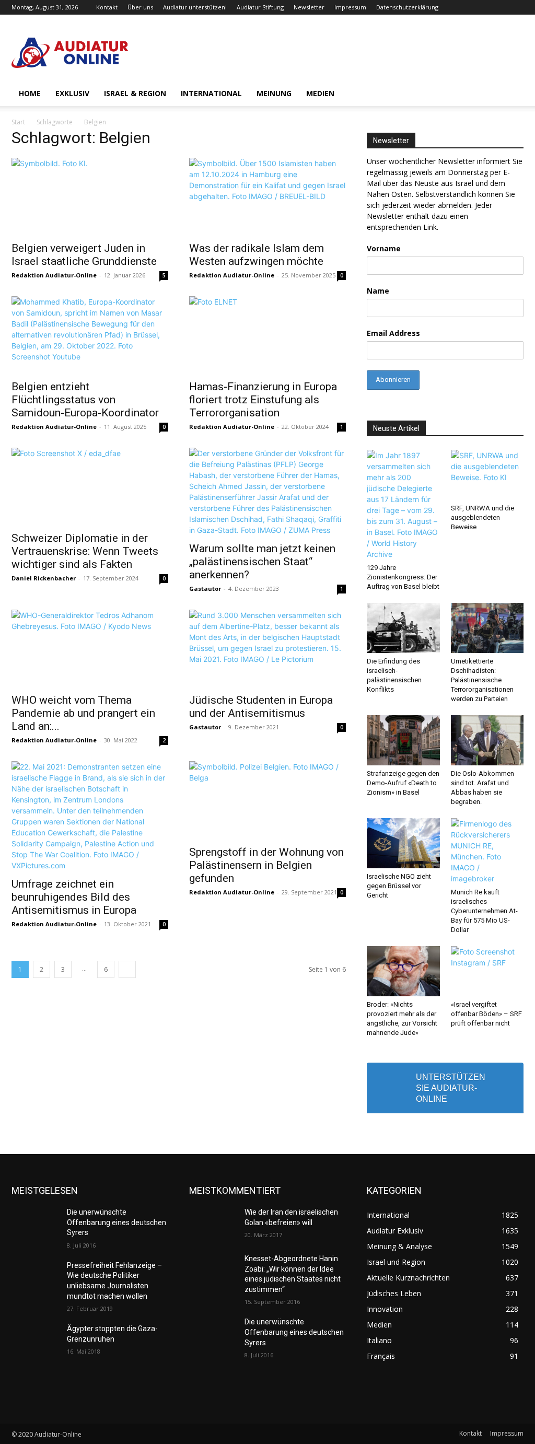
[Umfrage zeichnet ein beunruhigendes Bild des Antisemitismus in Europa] (89, 816)
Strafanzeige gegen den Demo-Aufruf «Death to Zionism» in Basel (403, 783)
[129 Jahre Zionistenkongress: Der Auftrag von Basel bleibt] (403, 505)
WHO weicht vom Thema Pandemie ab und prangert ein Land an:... (83, 713)
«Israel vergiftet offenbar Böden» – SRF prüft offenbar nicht (486, 1013)
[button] (511, 94)
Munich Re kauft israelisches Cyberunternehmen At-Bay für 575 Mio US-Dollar (484, 911)
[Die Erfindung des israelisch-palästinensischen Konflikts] (403, 628)
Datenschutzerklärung (407, 7)
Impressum (350, 7)
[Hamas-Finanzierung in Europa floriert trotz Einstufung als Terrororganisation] (267, 335)
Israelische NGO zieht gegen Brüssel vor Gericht (399, 885)
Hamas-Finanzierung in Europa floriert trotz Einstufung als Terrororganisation (263, 399)
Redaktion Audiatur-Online (54, 275)
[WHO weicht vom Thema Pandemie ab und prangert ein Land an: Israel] (89, 648)
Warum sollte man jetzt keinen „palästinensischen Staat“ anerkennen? (262, 561)
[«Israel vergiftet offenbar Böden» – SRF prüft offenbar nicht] (487, 971)
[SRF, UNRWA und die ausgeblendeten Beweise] (487, 475)
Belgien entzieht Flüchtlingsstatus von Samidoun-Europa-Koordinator (85, 399)
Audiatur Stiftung (260, 7)
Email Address (393, 333)
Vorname (384, 248)
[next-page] (127, 969)
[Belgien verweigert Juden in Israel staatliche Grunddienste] (89, 196)
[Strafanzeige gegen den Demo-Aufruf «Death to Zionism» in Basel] (403, 740)
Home (30, 93)
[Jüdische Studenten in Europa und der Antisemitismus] (267, 648)
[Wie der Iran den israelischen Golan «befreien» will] (212, 1223)
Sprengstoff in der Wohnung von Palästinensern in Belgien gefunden (266, 865)
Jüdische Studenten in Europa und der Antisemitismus (261, 706)
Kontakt (107, 7)
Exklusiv (72, 93)
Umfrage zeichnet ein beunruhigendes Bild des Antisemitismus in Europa (73, 897)
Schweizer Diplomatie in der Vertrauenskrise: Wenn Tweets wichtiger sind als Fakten (84, 551)
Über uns (140, 7)
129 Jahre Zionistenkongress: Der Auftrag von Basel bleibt (403, 577)
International (211, 93)
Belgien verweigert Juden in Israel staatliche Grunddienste (84, 254)
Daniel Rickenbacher (43, 578)
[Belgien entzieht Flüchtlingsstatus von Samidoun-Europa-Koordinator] (89, 335)
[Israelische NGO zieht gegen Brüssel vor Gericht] (403, 843)
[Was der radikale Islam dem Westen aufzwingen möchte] (267, 196)
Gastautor (205, 588)
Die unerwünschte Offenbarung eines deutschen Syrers (116, 1222)
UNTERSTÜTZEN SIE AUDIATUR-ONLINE (450, 1088)
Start (18, 122)
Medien (320, 93)
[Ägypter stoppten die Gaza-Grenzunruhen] (35, 1340)
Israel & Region (135, 93)
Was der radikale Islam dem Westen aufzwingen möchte (256, 254)
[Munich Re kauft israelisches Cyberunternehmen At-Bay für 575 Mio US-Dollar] (487, 851)
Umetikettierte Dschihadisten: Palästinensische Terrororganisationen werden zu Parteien (482, 680)
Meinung (274, 93)
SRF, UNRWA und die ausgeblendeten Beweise (482, 517)
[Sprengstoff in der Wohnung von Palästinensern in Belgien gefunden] (267, 800)
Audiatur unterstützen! (195, 7)
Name (378, 291)
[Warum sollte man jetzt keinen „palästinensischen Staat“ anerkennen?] (267, 491)
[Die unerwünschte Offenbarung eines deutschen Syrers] (35, 1223)
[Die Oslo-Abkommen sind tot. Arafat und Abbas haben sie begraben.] (487, 740)
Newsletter (309, 7)
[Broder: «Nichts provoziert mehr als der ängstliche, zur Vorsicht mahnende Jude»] (403, 971)
